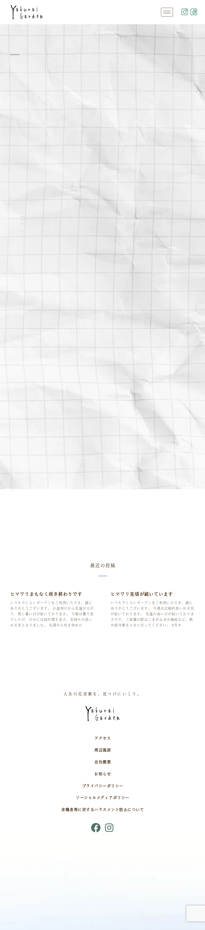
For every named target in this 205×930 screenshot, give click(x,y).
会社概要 (102, 762)
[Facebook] (95, 827)
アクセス (102, 738)
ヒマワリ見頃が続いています (142, 594)
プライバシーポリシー (102, 786)
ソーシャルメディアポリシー (102, 797)
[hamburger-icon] (167, 12)
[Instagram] (109, 827)
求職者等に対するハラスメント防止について (102, 809)
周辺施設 (102, 750)
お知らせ (102, 774)
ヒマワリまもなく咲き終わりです (46, 594)
